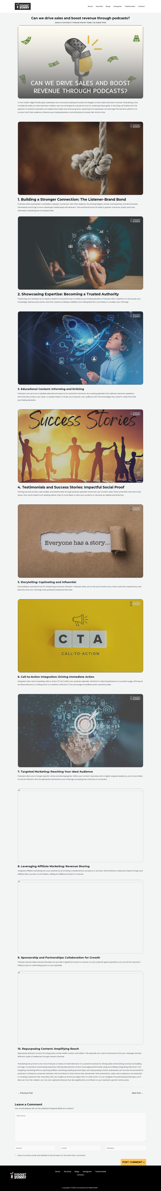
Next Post (137, 1093)
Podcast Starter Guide (82, 22)
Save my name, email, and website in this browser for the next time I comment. (52, 1155)
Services (99, 6)
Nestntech (93, 1188)
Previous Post (25, 1093)
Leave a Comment (63, 22)
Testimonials (130, 6)
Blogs (108, 6)
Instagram (117, 6)
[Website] (125, 1148)
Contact (141, 6)
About (90, 6)
